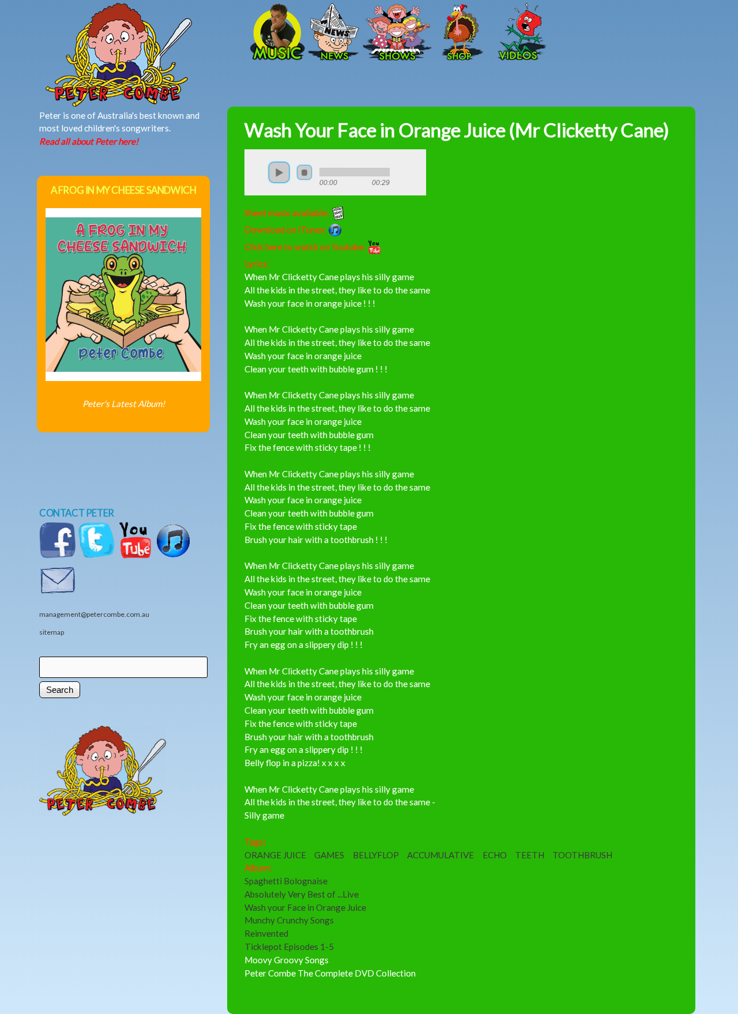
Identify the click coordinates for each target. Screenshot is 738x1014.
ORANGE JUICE (275, 855)
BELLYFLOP (376, 855)
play (279, 172)
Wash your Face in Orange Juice (305, 907)
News (334, 33)
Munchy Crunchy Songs (289, 920)
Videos (518, 33)
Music (276, 33)
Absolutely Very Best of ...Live (301, 894)
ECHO (495, 855)
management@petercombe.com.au (94, 614)
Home (158, 33)
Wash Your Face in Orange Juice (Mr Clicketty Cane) (456, 130)
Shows (397, 33)
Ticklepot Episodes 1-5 (289, 946)
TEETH (529, 855)
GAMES (329, 855)
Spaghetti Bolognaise (285, 881)
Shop (460, 33)
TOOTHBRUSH (582, 855)
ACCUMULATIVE (440, 855)
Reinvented (266, 933)
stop (304, 172)
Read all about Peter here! (88, 141)
